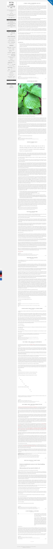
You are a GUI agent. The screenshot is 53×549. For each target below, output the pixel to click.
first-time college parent (26, 305)
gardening (26, 138)
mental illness (22, 457)
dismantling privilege (30, 207)
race (9, 69)
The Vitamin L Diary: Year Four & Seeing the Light (32, 404)
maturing (34, 303)
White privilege (11, 75)
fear (30, 401)
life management (30, 77)
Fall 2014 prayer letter (20, 251)
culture (24, 77)
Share (45, 209)
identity (31, 337)
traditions (11, 72)
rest (28, 255)
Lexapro (38, 401)
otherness (19, 209)
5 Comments (19, 399)
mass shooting (43, 423)
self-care (33, 209)
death (20, 138)
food (13, 50)
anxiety (24, 401)
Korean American (11, 60)
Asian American (11, 36)
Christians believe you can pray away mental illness (24, 455)
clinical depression (33, 455)
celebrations (21, 337)
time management (30, 253)
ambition (9, 32)
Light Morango (27, 547)
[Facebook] (1, 272)
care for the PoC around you (23, 207)
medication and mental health (33, 456)
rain (18, 538)
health (22, 253)
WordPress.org (11, 87)
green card (8, 54)
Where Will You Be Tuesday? (11, 22)
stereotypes (13, 71)
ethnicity (10, 48)
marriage (13, 64)
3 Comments (19, 506)
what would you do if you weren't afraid (27, 508)
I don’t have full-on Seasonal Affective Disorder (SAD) (29, 445)
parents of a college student (33, 305)
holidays (29, 337)
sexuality (8, 70)
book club (12, 39)
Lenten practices (21, 339)
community (21, 77)
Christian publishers (11, 40)
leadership (10, 62)
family (10, 50)
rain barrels (20, 538)
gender (13, 52)
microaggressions (35, 208)
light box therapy (22, 456)
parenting (19, 304)
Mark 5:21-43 (21, 402)
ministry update (25, 255)
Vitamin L (35, 457)
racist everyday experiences (28, 209)
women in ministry (35, 508)
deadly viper (9, 47)
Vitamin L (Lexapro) (32, 344)
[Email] (1, 277)
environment (23, 138)
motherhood (37, 303)
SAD (24, 457)
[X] (1, 274)
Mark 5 (19, 402)
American (13, 32)
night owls (25, 339)
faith (20, 253)
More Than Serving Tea (11, 65)
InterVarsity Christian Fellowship (11, 57)
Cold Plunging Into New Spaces (11, 25)
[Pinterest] (1, 275)
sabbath (30, 255)
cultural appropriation (11, 43)
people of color (23, 209)
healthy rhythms (30, 254)
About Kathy (11, 13)
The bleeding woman (25, 402)
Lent (18, 339)
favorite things (25, 337)
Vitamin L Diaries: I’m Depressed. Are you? (32, 3)
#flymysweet (21, 305)
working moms (10, 77)
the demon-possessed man (32, 402)
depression (26, 401)
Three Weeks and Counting (32, 257)
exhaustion (20, 254)
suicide (33, 457)
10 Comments (19, 336)
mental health (34, 77)
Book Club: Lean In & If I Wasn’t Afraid (32, 460)
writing (13, 77)
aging (20, 303)
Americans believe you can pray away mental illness (29, 454)
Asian (11, 34)
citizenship (13, 42)
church (9, 42)
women (14, 76)
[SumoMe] (1, 279)
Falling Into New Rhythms (32, 211)
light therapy (27, 456)
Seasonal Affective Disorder (28, 457)
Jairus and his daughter (34, 401)
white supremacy (10, 76)
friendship (26, 77)
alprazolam (21, 401)
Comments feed (11, 86)
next (33, 541)
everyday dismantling (23, 208)
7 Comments (19, 76)
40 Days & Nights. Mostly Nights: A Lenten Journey (32, 308)
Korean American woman (29, 208)
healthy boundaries (25, 254)
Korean (11, 59)
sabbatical (32, 255)
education (25, 303)
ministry (22, 255)
